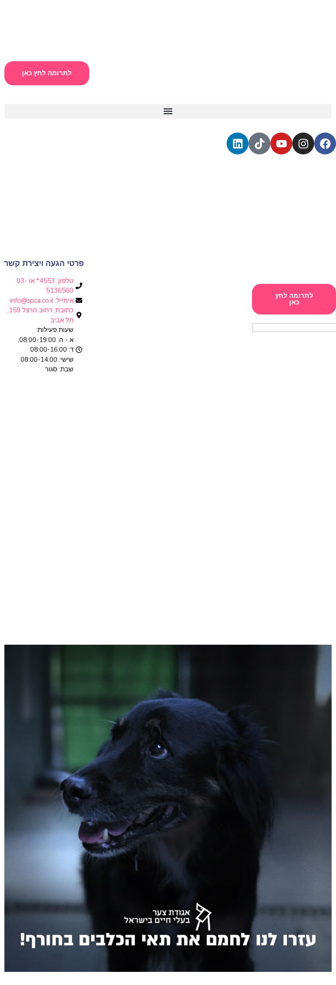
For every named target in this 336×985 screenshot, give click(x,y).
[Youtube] (281, 143)
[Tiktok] (259, 143)
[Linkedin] (237, 143)
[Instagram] (303, 143)
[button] (168, 111)
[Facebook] (325, 143)
